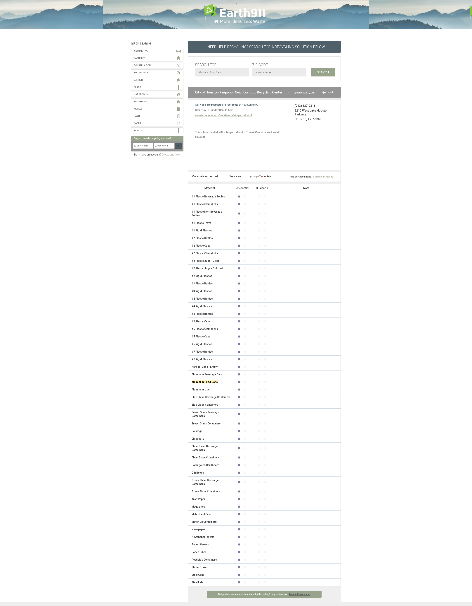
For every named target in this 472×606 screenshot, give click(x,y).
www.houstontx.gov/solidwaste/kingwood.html (223, 115)
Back (330, 92)
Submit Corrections (323, 176)
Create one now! (171, 154)
